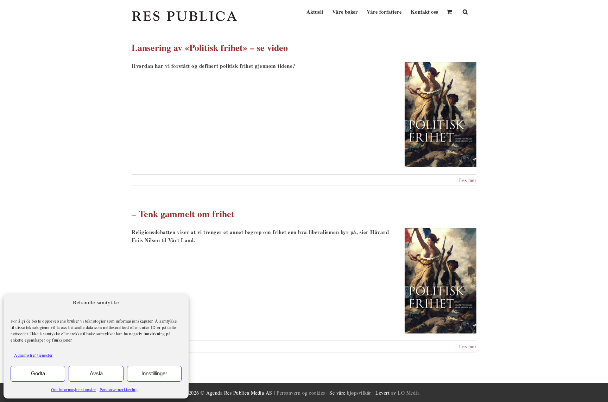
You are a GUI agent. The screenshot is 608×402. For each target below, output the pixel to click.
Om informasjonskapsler (73, 389)
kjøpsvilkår (359, 392)
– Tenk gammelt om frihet (183, 213)
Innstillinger (154, 373)
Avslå (96, 373)
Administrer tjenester (33, 355)
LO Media (408, 392)
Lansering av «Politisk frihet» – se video (210, 47)
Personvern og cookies (301, 392)
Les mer (468, 180)
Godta (38, 373)
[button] (465, 11)
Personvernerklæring (119, 389)
